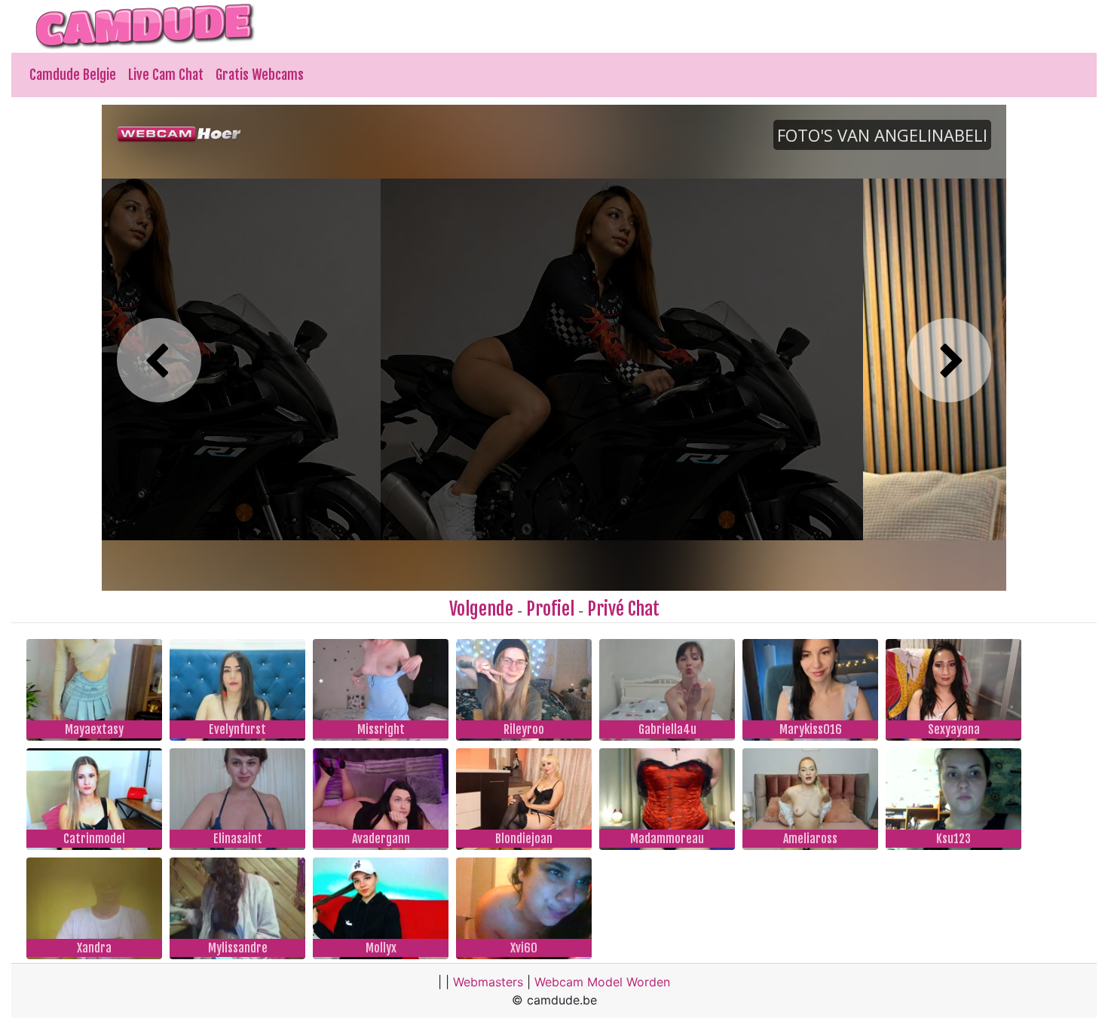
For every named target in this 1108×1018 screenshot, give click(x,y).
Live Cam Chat (166, 74)
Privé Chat (623, 609)
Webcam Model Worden (602, 981)
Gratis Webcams (260, 74)
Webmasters (488, 981)
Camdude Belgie (72, 74)
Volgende (481, 609)
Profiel (550, 609)
